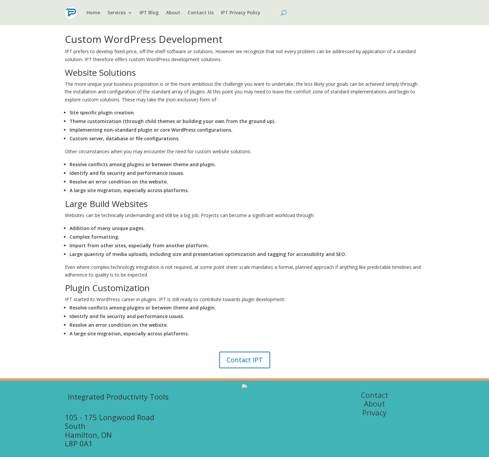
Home (93, 12)
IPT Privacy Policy (240, 12)
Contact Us (201, 12)
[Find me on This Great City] (244, 388)
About (173, 12)
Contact (374, 395)
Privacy (374, 412)
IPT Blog (149, 12)
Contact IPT (245, 359)
